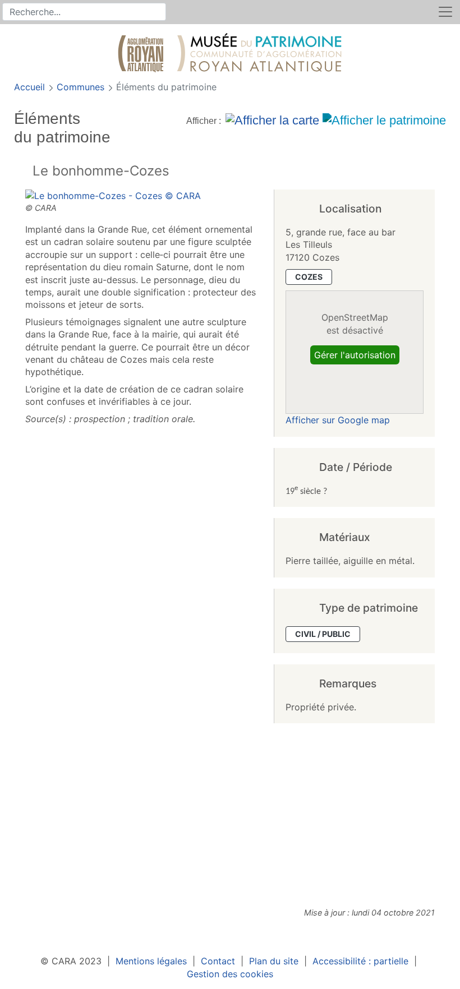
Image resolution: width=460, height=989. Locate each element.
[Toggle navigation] (445, 12)
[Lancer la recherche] (158, 11)
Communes (82, 87)
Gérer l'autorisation (354, 355)
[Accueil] (230, 55)
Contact (218, 961)
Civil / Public (323, 634)
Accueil (31, 87)
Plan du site (273, 961)
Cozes (309, 276)
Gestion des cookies (230, 973)
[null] (23, 172)
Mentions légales (151, 961)
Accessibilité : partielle (360, 961)
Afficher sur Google (338, 420)
